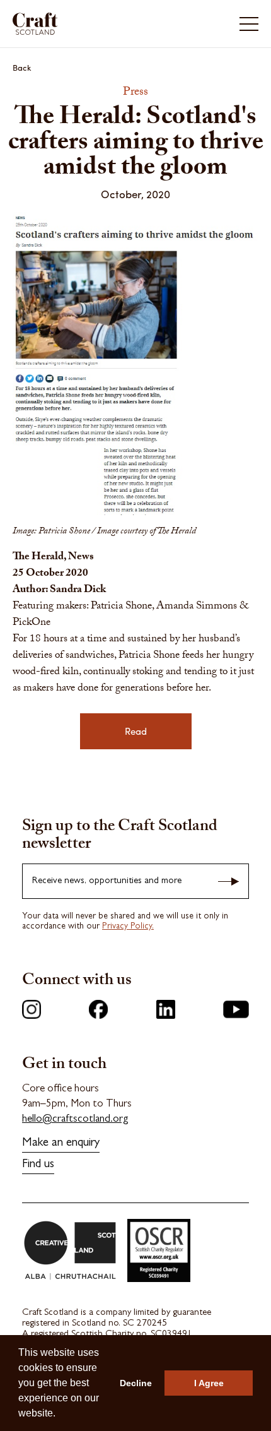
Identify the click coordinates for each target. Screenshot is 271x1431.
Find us (38, 1165)
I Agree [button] (209, 1383)
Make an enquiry (61, 1143)
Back (22, 67)
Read (136, 731)
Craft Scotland (73, 23)
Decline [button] (136, 1383)
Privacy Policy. (128, 926)
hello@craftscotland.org (75, 1119)
